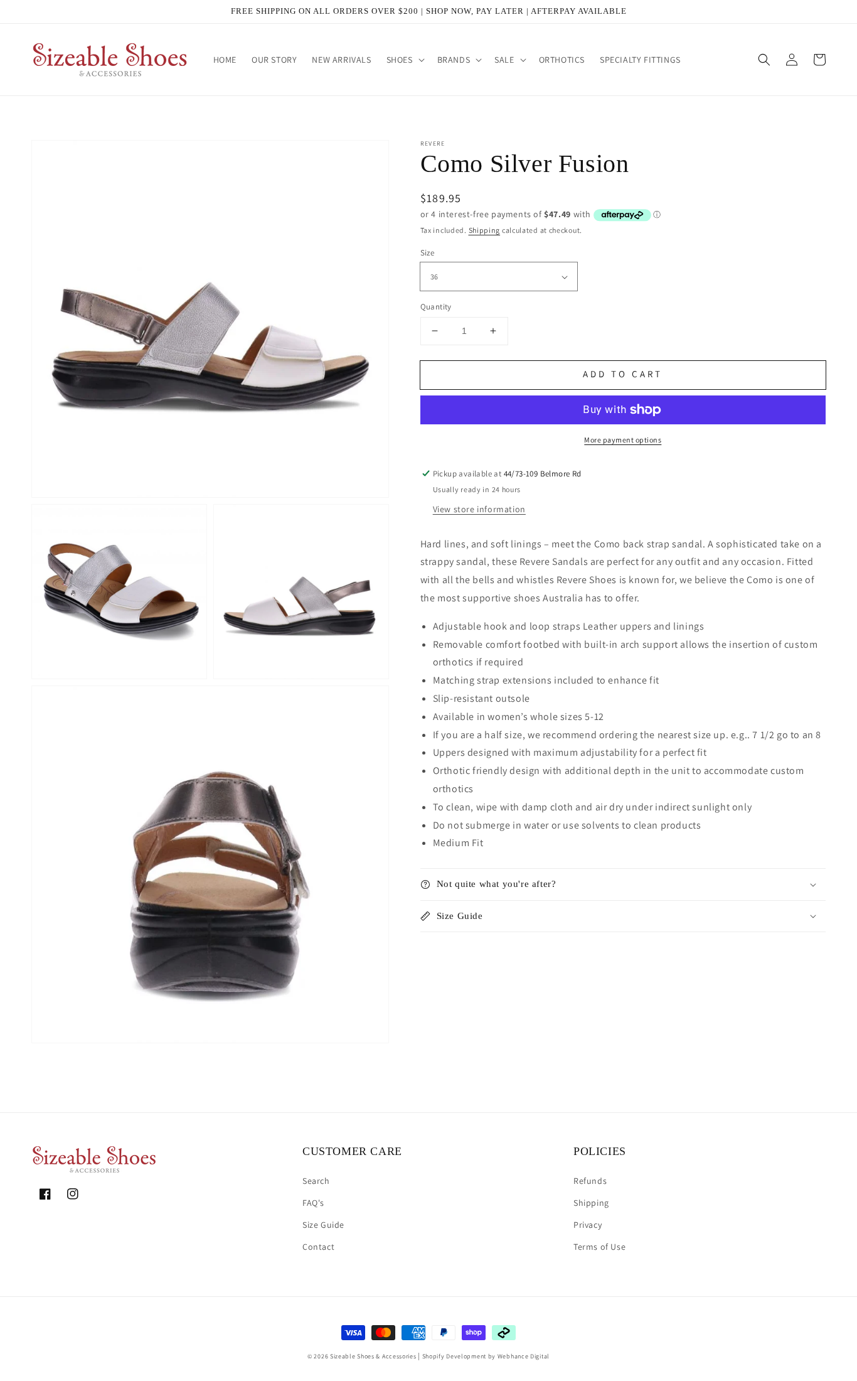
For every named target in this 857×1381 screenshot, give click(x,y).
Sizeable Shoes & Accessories (373, 1356)
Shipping (485, 230)
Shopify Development (454, 1356)
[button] (404, 59)
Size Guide (323, 1224)
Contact (318, 1246)
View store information (479, 509)
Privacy (587, 1224)
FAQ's (313, 1202)
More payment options (622, 439)
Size (427, 252)
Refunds (590, 1180)
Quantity (436, 306)
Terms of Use (599, 1246)
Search (316, 1180)
